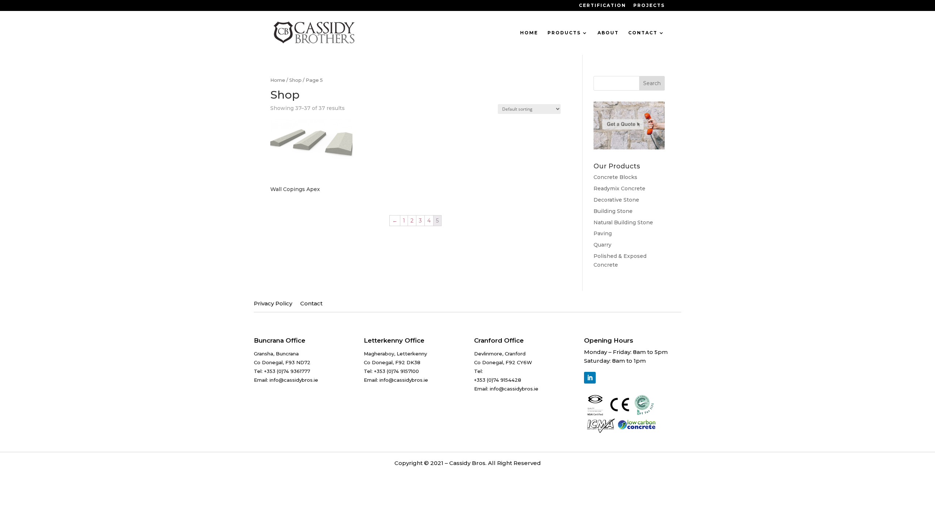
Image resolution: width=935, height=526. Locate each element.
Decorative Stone (616, 200)
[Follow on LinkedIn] (590, 378)
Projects (649, 5)
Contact (642, 32)
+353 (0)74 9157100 (396, 371)
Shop (295, 80)
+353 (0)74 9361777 (287, 371)
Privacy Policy (273, 304)
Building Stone (613, 211)
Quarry (602, 244)
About (608, 32)
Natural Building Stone (623, 222)
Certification (602, 5)
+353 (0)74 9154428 (497, 380)
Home (529, 32)
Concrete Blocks (615, 177)
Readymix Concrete (619, 188)
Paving (603, 233)
